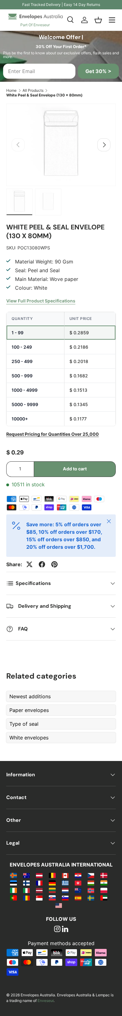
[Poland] (103, 890)
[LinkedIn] (65, 929)
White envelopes (28, 737)
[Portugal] (13, 898)
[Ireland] (13, 890)
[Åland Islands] (13, 875)
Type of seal (23, 724)
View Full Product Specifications (40, 300)
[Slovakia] (52, 898)
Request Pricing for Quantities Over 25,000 (52, 434)
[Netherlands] (65, 890)
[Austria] (39, 875)
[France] (39, 883)
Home (11, 90)
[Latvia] (39, 890)
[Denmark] (103, 875)
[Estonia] (13, 883)
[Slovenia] (65, 898)
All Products (33, 90)
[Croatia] (78, 875)
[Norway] (91, 890)
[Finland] (26, 883)
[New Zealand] (78, 890)
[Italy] (26, 890)
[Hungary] (91, 883)
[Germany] (52, 883)
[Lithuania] (52, 890)
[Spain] (78, 898)
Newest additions (30, 696)
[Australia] (26, 875)
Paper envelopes (29, 710)
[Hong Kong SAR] (78, 883)
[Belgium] (52, 875)
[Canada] (65, 875)
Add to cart (75, 468)
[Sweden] (91, 898)
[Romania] (26, 898)
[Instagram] (57, 929)
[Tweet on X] (29, 564)
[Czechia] (91, 875)
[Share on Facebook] (42, 564)
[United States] (58, 905)
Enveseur (45, 1000)
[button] (98, 20)
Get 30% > (98, 71)
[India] (103, 883)
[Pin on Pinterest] (54, 564)
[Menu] (112, 20)
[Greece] (65, 883)
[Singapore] (39, 898)
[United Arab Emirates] (103, 898)
